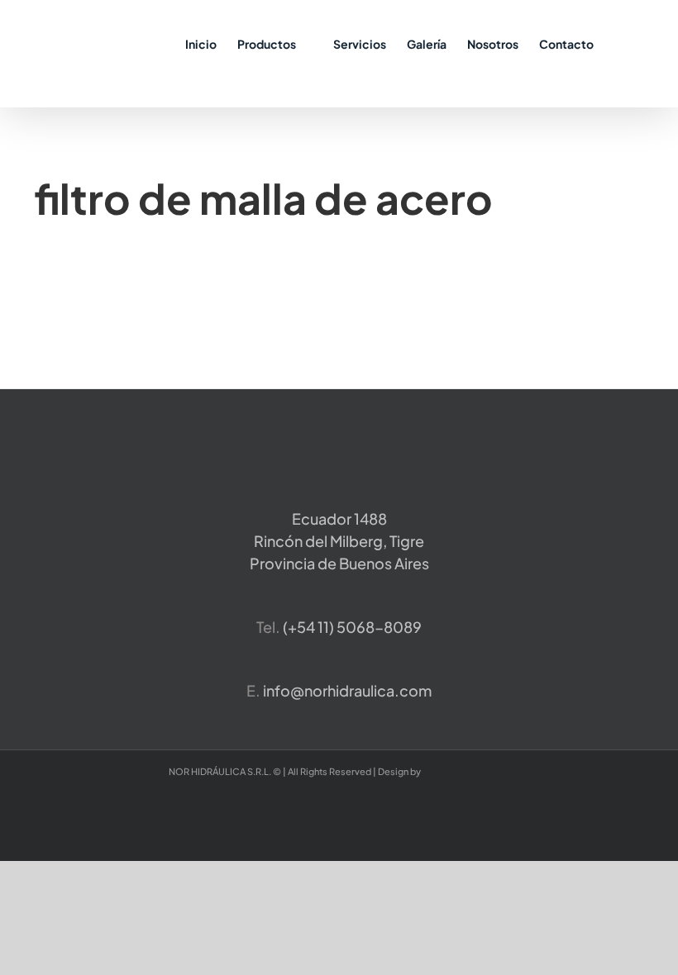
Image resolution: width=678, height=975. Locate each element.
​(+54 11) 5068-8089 (352, 626)
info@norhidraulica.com (347, 690)
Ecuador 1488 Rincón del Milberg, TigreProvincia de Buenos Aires (339, 541)
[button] (618, 43)
